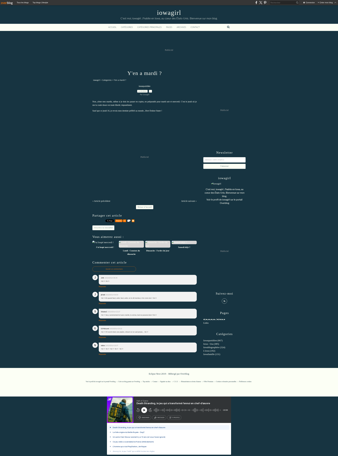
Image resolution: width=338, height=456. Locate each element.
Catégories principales (149, 27)
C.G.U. (176, 381)
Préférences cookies (245, 381)
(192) (209, 351)
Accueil (112, 27)
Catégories (127, 27)
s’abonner (145, 417)
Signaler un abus (165, 381)
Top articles (146, 381)
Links (206, 323)
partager (160, 417)
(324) (214, 347)
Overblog (184, 374)
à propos (175, 417)
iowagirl (169, 12)
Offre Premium (208, 381)
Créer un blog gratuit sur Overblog (129, 381)
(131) (211, 354)
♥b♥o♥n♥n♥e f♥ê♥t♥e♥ (214, 319)
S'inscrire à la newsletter (103, 228)
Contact (195, 27)
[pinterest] (265, 2)
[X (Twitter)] (260, 2)
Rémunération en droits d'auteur (191, 381)
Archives (181, 27)
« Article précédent (101, 201)
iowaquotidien (144, 86)
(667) (213, 340)
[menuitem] (112, 27)
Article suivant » (189, 201)
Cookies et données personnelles (226, 381)
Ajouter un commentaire (114, 269)
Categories (107, 80)
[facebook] (256, 2)
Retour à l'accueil (145, 207)
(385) (211, 344)
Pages (169, 27)
